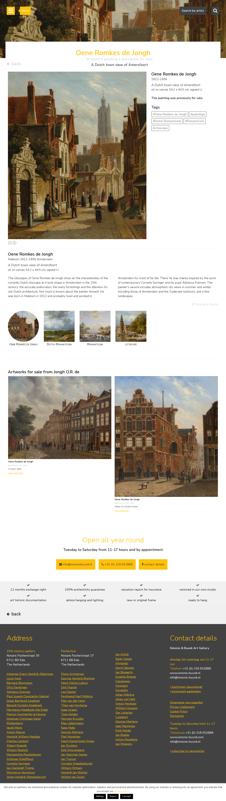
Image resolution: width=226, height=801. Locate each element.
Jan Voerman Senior (74, 755)
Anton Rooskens (126, 739)
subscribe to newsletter (187, 751)
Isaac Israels (69, 710)
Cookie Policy (179, 711)
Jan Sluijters (69, 746)
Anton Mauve (16, 732)
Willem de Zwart (73, 777)
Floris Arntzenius (72, 674)
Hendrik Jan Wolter (74, 772)
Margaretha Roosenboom (24, 755)
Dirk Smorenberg (72, 750)
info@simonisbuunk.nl (77, 564)
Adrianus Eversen (18, 692)
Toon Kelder (69, 714)
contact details (153, 564)
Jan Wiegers (123, 744)
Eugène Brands (125, 677)
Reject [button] (113, 796)
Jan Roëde (122, 735)
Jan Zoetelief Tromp (20, 768)
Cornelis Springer (18, 764)
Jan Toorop (68, 759)
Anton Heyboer (125, 704)
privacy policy (121, 791)
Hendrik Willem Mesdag (23, 737)
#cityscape (160, 128)
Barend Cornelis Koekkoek (24, 705)
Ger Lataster (124, 713)
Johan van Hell (125, 699)
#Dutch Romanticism (167, 121)
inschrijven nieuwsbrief (186, 687)
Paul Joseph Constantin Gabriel (28, 696)
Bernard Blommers (19, 683)
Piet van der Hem (73, 701)
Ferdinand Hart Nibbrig (77, 696)
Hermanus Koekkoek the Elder (27, 710)
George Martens (72, 732)
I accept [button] (126, 796)
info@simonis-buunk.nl (185, 677)
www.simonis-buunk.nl (185, 673)
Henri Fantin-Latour (74, 683)
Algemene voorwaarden (186, 702)
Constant (121, 686)
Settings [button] (100, 796)
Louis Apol (14, 678)
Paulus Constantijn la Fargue (26, 714)
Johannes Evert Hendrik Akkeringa (30, 674)
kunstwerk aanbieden (186, 691)
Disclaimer (177, 716)
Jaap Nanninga (125, 726)
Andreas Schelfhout (20, 759)
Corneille (121, 690)
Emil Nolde (123, 731)
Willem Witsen (71, 768)
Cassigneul (122, 681)
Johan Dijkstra (124, 695)
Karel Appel (123, 659)
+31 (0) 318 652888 (118, 564)
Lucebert (121, 717)
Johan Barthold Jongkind (23, 701)
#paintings (197, 114)
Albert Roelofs (17, 746)
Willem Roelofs (17, 750)
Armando (121, 663)
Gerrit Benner (124, 668)
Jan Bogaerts (124, 672)
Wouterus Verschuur (21, 772)
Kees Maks (68, 728)
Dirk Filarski (69, 687)
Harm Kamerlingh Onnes (77, 741)
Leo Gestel (68, 692)
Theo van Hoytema (74, 705)
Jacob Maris (14, 728)
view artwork (15, 473)
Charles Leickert (18, 741)
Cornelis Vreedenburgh (76, 764)
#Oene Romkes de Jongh (170, 114)
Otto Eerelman (17, 687)
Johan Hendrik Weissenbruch (26, 777)
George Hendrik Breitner (78, 678)
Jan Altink (122, 654)
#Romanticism (194, 121)
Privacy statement (182, 707)
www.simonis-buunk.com (186, 737)
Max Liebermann (72, 723)
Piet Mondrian (70, 737)
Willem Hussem (126, 708)
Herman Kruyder (72, 719)
